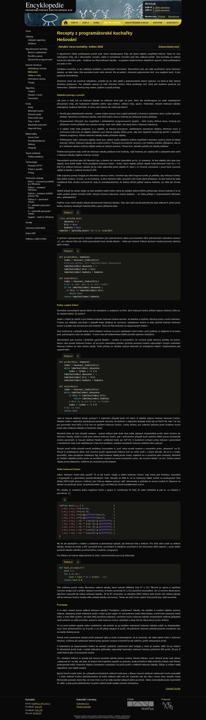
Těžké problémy (35, 156)
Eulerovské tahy (35, 118)
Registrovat (173, 16)
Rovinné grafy (34, 114)
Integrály (32, 147)
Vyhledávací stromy (37, 68)
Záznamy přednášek (35, 228)
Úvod (28, 31)
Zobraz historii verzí (169, 46)
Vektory (31, 144)
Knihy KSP (31, 233)
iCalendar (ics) (82, 703)
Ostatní (157, 22)
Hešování (33, 72)
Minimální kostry (35, 111)
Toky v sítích (34, 121)
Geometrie (33, 98)
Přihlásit (161, 16)
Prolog (31, 172)
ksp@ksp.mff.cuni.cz (41, 703)
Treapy (31, 82)
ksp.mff (38, 707)
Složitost (32, 43)
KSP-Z (85, 22)
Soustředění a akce (136, 22)
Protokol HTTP (35, 165)
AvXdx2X (37, 713)
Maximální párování (37, 125)
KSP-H (74, 22)
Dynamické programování (40, 59)
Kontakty (172, 22)
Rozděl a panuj (35, 56)
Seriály (29, 222)
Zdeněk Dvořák (173, 688)
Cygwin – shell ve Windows (41, 217)
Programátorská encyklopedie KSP (49, 10)
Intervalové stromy (37, 79)
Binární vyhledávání (37, 52)
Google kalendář (83, 707)
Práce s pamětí (35, 169)
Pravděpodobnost (36, 141)
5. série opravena (161, 7)
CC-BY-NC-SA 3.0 (123, 717)
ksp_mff (38, 710)
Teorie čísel (33, 137)
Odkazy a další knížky (36, 239)
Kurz (96, 22)
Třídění (31, 91)
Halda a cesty (34, 75)
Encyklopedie (45, 4)
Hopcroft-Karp (34, 128)
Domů (65, 22)
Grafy (30, 107)
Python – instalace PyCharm (36, 188)
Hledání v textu (35, 95)
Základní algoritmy (37, 40)
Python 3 (68, 212)
